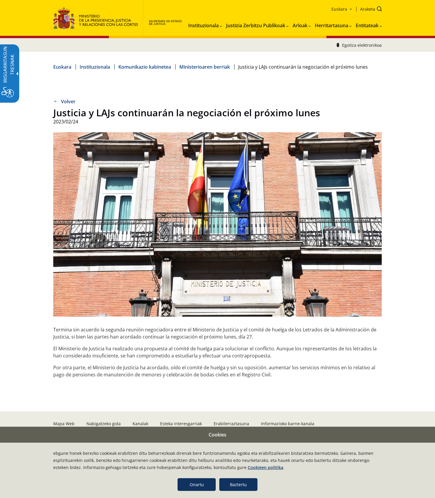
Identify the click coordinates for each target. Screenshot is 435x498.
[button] (369, 9)
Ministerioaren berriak (204, 67)
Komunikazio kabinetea (144, 67)
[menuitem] (205, 24)
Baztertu (238, 484)
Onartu (197, 484)
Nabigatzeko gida (103, 423)
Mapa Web (64, 423)
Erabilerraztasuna (231, 423)
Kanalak (140, 423)
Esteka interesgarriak (181, 423)
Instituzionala (95, 67)
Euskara (62, 67)
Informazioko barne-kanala (287, 423)
